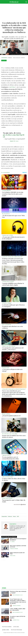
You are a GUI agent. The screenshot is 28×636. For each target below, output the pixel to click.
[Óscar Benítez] (6, 528)
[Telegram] (17, 63)
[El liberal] (14, 2)
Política (4, 60)
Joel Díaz (12, 87)
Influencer (10, 516)
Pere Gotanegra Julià (18, 612)
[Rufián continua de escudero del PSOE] (5, 554)
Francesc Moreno (14, 548)
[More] (20, 63)
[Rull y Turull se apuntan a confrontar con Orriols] (5, 547)
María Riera (12, 555)
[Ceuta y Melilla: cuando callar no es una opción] (5, 611)
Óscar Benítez (4, 57)
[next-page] (4, 559)
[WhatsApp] (8, 63)
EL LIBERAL (12, 541)
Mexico (14, 516)
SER (18, 516)
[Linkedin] (11, 63)
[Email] (14, 63)
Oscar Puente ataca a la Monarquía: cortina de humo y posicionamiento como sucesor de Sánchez (18, 601)
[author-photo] (11, 595)
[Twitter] (5, 63)
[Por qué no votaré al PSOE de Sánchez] (5, 619)
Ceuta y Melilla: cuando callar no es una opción (17, 609)
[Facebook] (2, 63)
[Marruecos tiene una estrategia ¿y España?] (5, 594)
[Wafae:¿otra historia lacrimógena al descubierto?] (5, 540)
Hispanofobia (4, 516)
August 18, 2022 (14, 141)
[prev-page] (2, 559)
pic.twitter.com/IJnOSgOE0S (13, 136)
